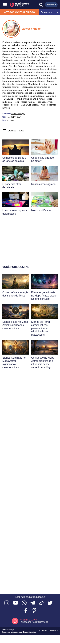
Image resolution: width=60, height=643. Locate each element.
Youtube (10, 120)
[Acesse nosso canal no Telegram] (33, 603)
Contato (44, 631)
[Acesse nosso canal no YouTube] (15, 603)
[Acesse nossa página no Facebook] (25, 611)
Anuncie (54, 631)
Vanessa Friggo (18, 113)
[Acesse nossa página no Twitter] (50, 603)
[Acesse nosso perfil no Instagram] (7, 603)
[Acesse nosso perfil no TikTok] (41, 603)
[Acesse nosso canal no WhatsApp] (24, 603)
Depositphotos (29, 632)
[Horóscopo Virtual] (18, 4)
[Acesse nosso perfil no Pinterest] (34, 611)
